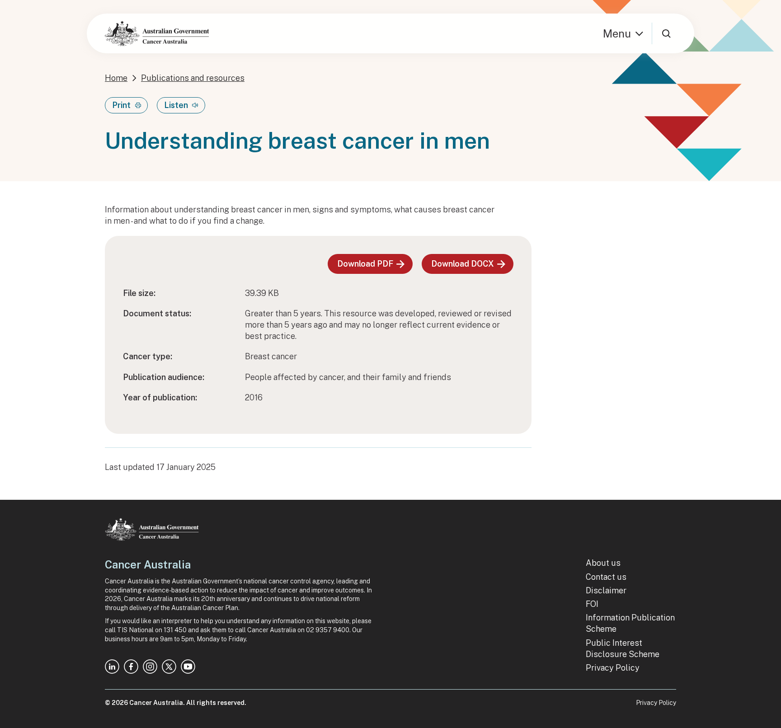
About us (603, 563)
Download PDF (365, 263)
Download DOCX (462, 263)
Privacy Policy (613, 667)
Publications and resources (193, 78)
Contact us (606, 577)
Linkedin (112, 666)
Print (121, 105)
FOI (592, 604)
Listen (176, 105)
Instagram (150, 666)
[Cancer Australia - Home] (157, 33)
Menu (617, 33)
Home (116, 78)
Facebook (131, 666)
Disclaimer (606, 590)
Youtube (188, 666)
